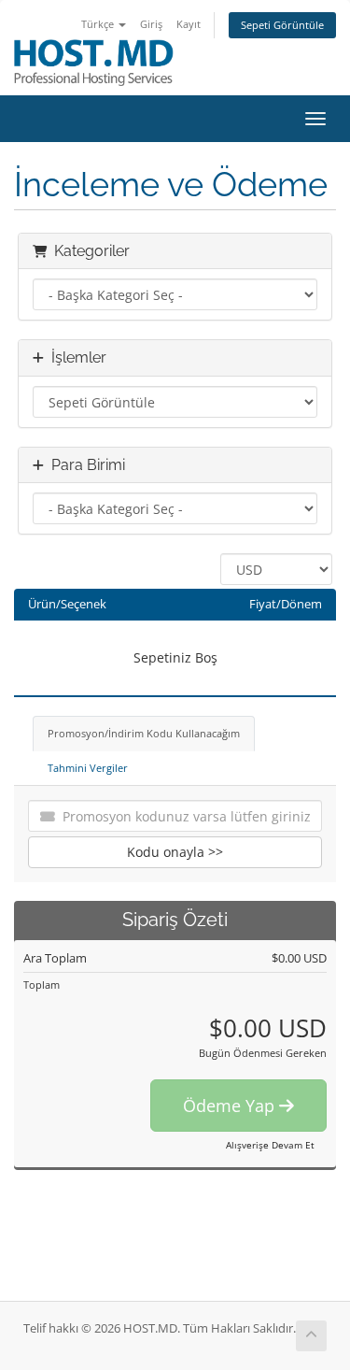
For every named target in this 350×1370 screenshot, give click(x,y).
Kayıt (188, 24)
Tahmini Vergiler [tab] (88, 768)
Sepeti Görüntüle (282, 25)
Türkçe (99, 24)
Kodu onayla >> (175, 852)
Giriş (151, 24)
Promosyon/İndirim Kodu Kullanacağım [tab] (144, 733)
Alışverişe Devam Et (270, 1144)
